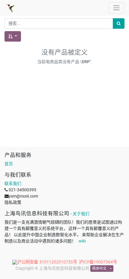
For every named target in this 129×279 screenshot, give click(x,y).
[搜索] (118, 23)
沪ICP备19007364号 (98, 262)
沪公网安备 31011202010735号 (47, 262)
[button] (12, 36)
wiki (82, 241)
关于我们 (81, 213)
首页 (8, 163)
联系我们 (12, 183)
